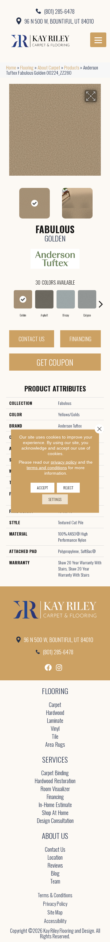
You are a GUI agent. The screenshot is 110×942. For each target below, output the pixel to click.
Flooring (27, 67)
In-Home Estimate (55, 805)
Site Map (55, 912)
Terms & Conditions (55, 895)
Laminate (55, 720)
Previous (9, 200)
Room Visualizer (55, 789)
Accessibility (55, 921)
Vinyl (55, 728)
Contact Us (32, 339)
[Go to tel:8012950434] (55, 11)
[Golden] (23, 299)
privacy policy (64, 462)
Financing (80, 339)
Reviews (55, 865)
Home (11, 67)
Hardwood (55, 712)
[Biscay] (65, 299)
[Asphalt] (44, 299)
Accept (42, 487)
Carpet (55, 704)
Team (55, 881)
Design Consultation (55, 820)
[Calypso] (87, 299)
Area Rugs (55, 744)
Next (101, 200)
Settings (55, 499)
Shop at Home (55, 813)
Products (71, 67)
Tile (55, 736)
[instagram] (59, 667)
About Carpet (49, 67)
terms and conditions (47, 467)
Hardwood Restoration (55, 781)
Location (55, 857)
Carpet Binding (55, 773)
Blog (55, 873)
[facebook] (48, 667)
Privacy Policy (55, 903)
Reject (68, 487)
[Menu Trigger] (98, 39)
